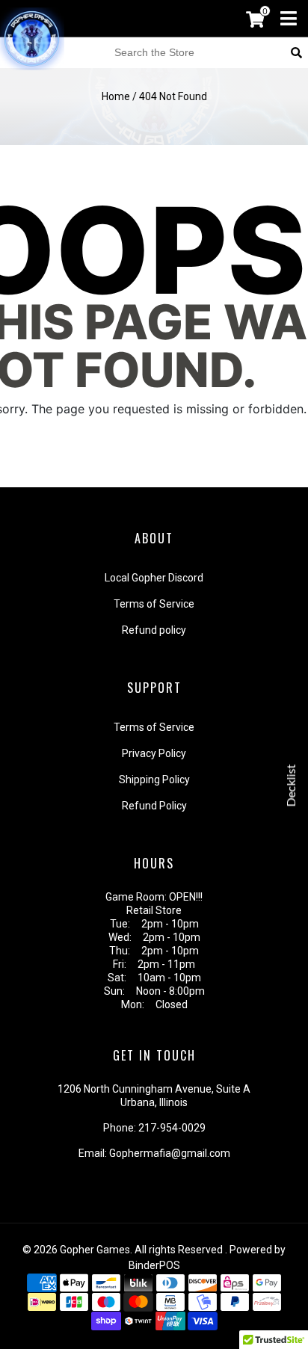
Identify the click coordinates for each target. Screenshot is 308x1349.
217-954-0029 (172, 1128)
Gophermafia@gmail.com (169, 1153)
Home (116, 96)
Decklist (292, 785)
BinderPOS (154, 1265)
